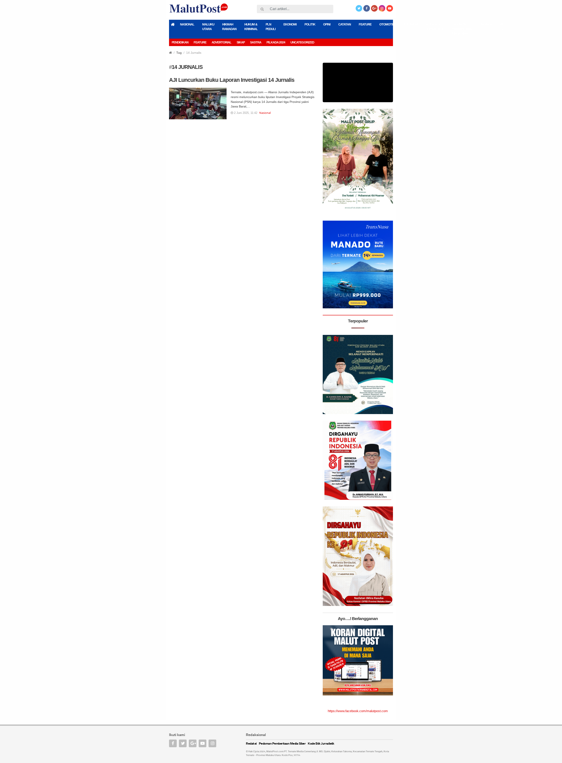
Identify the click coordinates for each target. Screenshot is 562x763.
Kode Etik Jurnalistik (435, 27)
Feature (365, 24)
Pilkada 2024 (276, 42)
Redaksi (486, 24)
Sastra (255, 42)
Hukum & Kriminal (251, 27)
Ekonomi (290, 24)
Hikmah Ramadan (229, 27)
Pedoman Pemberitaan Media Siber (462, 29)
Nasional (187, 24)
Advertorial (221, 42)
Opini (326, 24)
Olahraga (410, 24)
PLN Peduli (271, 27)
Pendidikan (180, 42)
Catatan (344, 24)
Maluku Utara (208, 27)
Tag (179, 118)
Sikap (241, 42)
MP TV (502, 27)
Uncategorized (302, 42)
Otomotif (386, 24)
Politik (309, 24)
